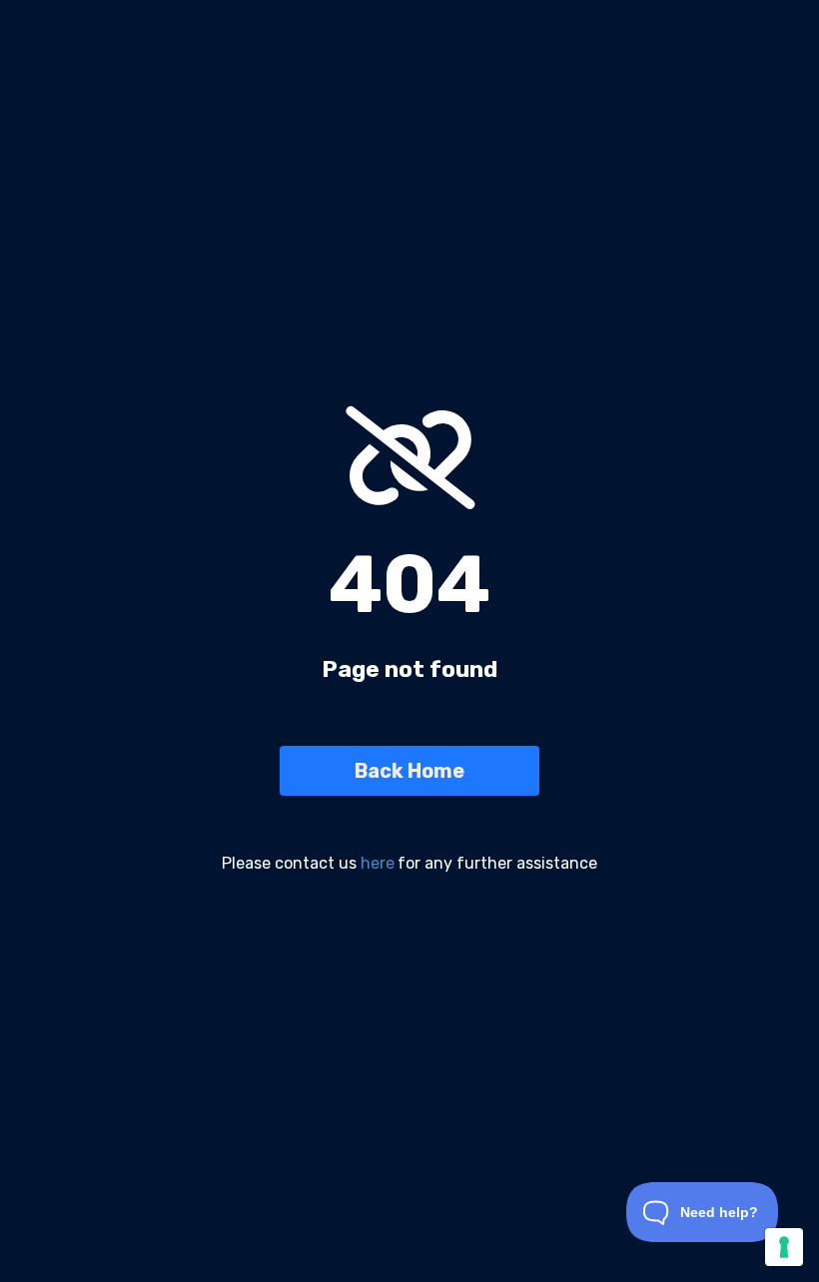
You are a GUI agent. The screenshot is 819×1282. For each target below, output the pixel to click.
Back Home (409, 771)
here (378, 863)
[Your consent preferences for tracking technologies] (784, 1247)
